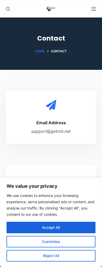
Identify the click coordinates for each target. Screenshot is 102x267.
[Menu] (93, 9)
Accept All (51, 227)
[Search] (8, 9)
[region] (51, 222)
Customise (51, 241)
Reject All (51, 255)
